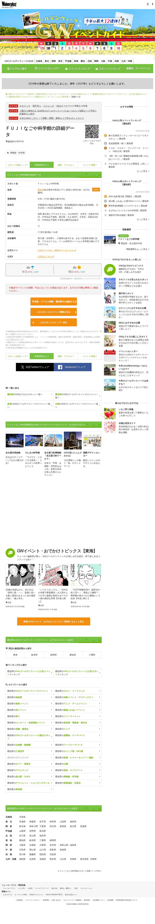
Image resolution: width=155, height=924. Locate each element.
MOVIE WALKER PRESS (54, 894)
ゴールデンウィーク (42, 888)
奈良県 (53, 844)
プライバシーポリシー (32, 900)
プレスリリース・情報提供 (72, 900)
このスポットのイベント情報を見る (53, 311)
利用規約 (20, 900)
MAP (96, 189)
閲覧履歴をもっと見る (137, 249)
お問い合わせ (56, 900)
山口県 (43, 849)
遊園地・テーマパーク (138, 68)
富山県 (32, 835)
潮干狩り (37, 105)
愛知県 (10, 141)
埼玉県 (53, 826)
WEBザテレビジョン (36, 894)
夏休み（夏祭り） (66, 888)
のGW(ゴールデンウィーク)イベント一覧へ (76, 396)
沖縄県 (93, 859)
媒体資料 (87, 900)
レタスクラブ (7, 894)
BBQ (58, 105)
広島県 (22, 849)
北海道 (39, 61)
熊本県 (53, 859)
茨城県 (83, 826)
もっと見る (142, 171)
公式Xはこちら (45, 256)
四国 (117, 61)
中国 (110, 61)
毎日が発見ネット (71, 894)
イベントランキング (79, 68)
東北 (47, 61)
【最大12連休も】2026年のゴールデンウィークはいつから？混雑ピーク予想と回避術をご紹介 (58, 112)
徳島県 (43, 854)
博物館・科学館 (17, 152)
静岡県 (53, 654)
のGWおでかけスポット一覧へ (25, 394)
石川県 (22, 835)
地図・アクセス (65, 164)
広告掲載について (99, 900)
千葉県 (43, 826)
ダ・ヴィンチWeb (21, 894)
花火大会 (54, 888)
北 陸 (9, 835)
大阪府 (22, 844)
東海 (76, 61)
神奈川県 (33, 826)
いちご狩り (21, 888)
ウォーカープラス (9, 888)
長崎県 (43, 859)
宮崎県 (73, 859)
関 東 (9, 826)
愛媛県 (32, 854)
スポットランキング (109, 68)
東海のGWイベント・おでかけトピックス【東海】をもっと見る (53, 621)
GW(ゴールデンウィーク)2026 (19, 61)
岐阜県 (34, 654)
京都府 (32, 844)
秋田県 (53, 821)
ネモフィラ (24, 105)
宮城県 (22, 821)
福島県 (73, 821)
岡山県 (32, 849)
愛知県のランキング (28, 673)
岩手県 (43, 821)
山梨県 (22, 830)
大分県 (63, 859)
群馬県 (63, 826)
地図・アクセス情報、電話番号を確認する (54, 301)
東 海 (9, 840)
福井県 (43, 835)
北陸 (89, 61)
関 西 (9, 844)
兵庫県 (43, 844)
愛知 (83, 61)
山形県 (63, 821)
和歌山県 (64, 844)
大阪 (103, 61)
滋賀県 (73, 844)
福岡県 (22, 859)
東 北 (9, 821)
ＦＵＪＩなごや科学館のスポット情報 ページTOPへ (80, 871)
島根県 (63, 849)
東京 (60, 61)
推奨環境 (46, 900)
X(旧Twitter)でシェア (37, 367)
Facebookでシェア (75, 367)
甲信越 (68, 61)
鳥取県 (53, 849)
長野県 (32, 830)
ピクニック (48, 105)
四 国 (9, 854)
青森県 (32, 821)
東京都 (22, 826)
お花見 (30, 888)
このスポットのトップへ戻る (53, 322)
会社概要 (110, 900)
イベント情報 (88, 164)
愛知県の (27, 690)
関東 (54, 61)
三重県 (92, 654)
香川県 (22, 854)
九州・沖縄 (126, 61)
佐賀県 (32, 859)
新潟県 (43, 830)
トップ (16, 164)
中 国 (9, 849)
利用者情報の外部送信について (126, 900)
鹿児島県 (84, 859)
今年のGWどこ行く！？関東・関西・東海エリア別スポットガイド (51, 118)
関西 (96, 61)
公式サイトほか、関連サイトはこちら (56, 250)
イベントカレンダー (48, 68)
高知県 (53, 854)
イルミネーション (86, 888)
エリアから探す (18, 68)
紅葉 (76, 888)
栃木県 (73, 826)
